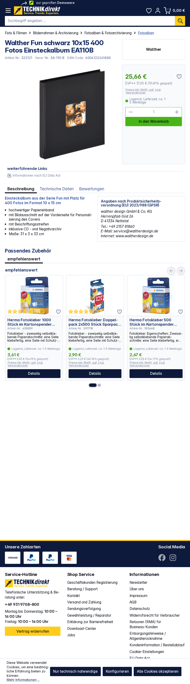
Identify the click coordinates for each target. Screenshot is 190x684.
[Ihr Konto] (158, 10)
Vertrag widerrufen (32, 631)
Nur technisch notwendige (75, 671)
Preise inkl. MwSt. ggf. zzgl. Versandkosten (143, 91)
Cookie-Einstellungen (147, 652)
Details (34, 373)
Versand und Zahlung (84, 602)
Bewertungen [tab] (91, 188)
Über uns (137, 589)
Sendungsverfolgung (84, 608)
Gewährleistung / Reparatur (89, 615)
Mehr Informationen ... (23, 680)
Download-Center (81, 628)
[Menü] (8, 10)
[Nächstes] (181, 271)
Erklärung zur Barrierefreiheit (90, 622)
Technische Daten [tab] (57, 188)
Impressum (138, 595)
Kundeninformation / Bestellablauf (157, 645)
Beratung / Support (82, 589)
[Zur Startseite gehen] (37, 10)
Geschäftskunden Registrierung (92, 582)
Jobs (71, 635)
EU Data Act (140, 658)
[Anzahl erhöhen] (177, 112)
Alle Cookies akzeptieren (157, 671)
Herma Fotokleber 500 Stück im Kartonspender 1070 (152, 322)
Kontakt (73, 595)
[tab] (21, 189)
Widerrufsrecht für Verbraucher (155, 615)
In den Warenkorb (154, 121)
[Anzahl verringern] (130, 112)
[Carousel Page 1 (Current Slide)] (92, 385)
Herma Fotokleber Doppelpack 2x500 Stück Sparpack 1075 (94, 322)
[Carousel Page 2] (99, 385)
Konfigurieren (117, 671)
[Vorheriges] (171, 271)
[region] (61, 114)
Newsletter (138, 582)
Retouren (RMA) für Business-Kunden (145, 624)
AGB (133, 602)
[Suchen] (180, 21)
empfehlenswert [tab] (23, 258)
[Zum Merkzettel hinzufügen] (58, 311)
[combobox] (90, 21)
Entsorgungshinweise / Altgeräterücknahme (148, 636)
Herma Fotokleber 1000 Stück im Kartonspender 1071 (29, 322)
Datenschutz (140, 608)
